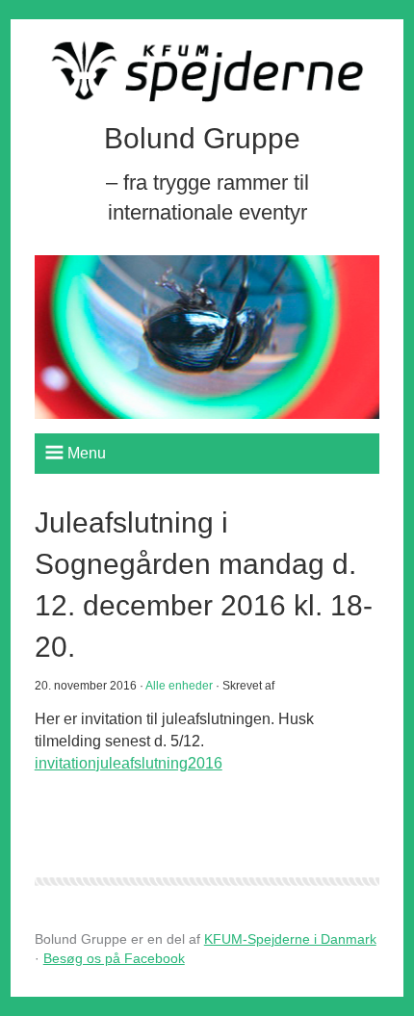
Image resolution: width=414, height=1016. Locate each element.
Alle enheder (179, 685)
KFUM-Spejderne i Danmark (290, 939)
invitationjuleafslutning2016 (128, 763)
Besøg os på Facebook (114, 958)
